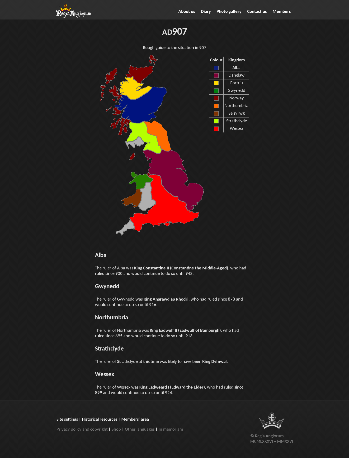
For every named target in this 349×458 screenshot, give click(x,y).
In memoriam (171, 429)
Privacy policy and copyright (82, 429)
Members (282, 12)
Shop (116, 429)
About (186, 12)
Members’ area (135, 419)
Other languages (140, 429)
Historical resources (99, 419)
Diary (206, 12)
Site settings (67, 419)
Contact (257, 12)
